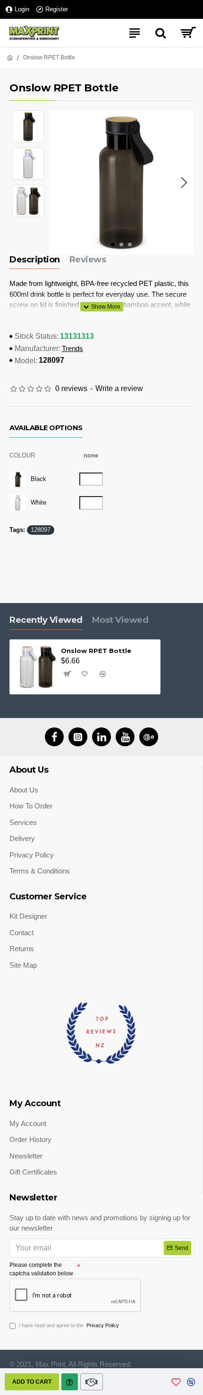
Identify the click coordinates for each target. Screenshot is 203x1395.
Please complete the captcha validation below (41, 1269)
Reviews (87, 259)
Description (34, 259)
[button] (58, 182)
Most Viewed (120, 620)
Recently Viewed (46, 620)
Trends (72, 348)
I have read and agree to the (69, 1325)
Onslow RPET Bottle (96, 650)
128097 (41, 529)
